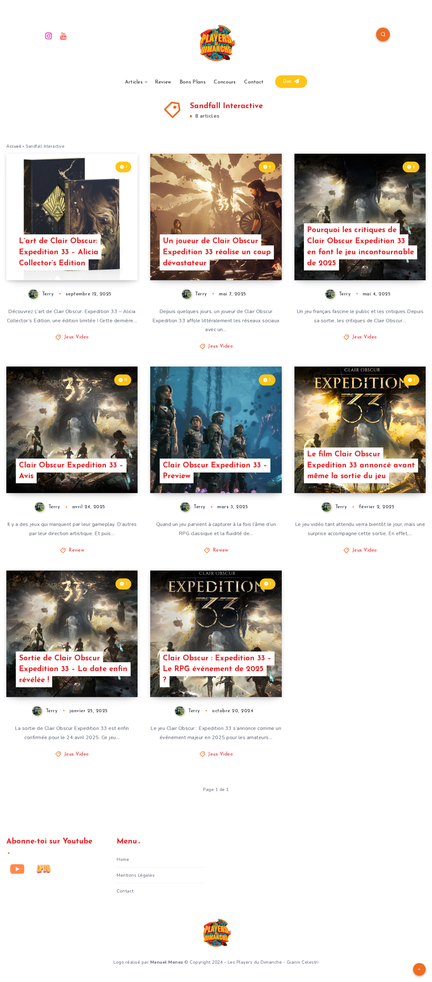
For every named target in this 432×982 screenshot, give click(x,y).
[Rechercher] (383, 34)
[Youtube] (64, 35)
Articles (134, 82)
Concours (225, 82)
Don (288, 81)
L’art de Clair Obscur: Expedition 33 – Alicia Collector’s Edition (58, 252)
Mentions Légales (136, 875)
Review (163, 82)
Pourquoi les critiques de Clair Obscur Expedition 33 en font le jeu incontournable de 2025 (360, 246)
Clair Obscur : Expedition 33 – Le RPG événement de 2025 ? (217, 669)
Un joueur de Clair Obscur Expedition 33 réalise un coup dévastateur (217, 252)
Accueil (14, 146)
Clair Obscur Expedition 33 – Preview (215, 471)
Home (123, 859)
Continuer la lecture (105, 261)
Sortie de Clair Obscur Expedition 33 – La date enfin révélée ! (73, 669)
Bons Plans (193, 82)
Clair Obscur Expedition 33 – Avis (71, 471)
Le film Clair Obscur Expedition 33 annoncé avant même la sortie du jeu (361, 465)
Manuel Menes (166, 962)
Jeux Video (76, 337)
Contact (253, 82)
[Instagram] (49, 35)
